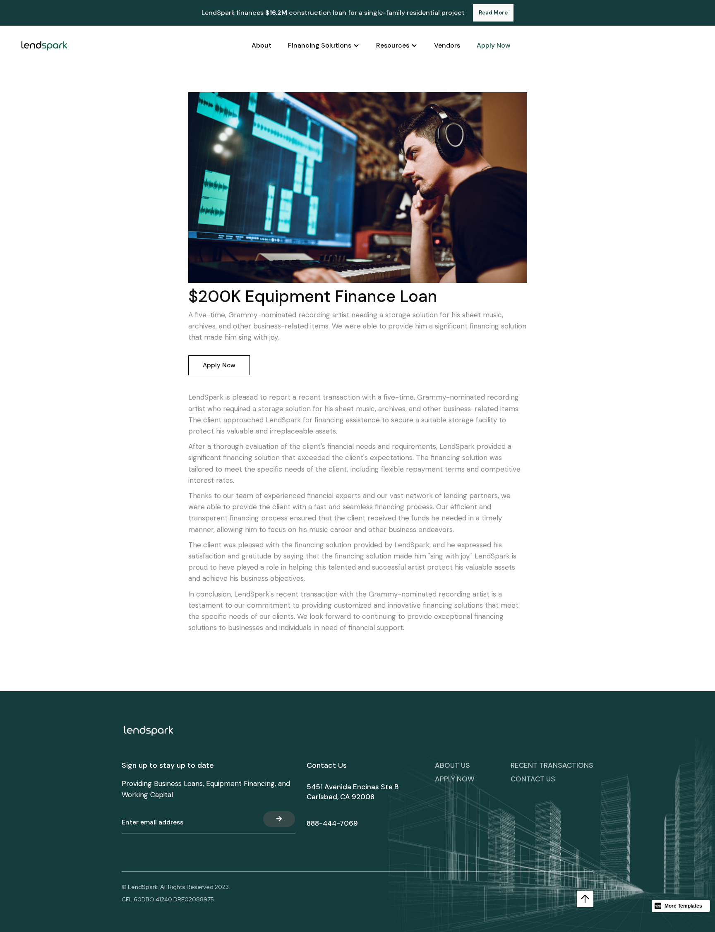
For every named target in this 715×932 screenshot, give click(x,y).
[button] (324, 45)
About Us (452, 765)
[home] (44, 45)
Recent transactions (552, 765)
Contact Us (533, 778)
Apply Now (219, 365)
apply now (455, 778)
